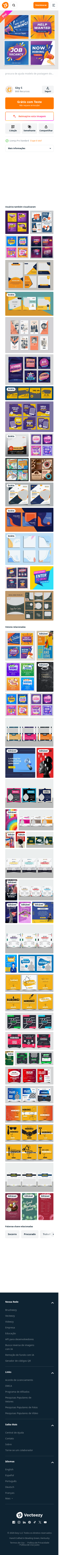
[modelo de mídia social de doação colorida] (17, 674)
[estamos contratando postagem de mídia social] (17, 269)
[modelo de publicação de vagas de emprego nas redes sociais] (17, 219)
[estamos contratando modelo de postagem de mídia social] (17, 244)
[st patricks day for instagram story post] (9, 1359)
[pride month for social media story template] (25, 1171)
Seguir (48, 91)
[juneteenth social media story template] (9, 1076)
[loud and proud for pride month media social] (11, 1033)
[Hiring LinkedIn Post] (16, 1193)
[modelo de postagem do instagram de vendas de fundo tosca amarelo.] (29, 350)
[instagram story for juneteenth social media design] (13, 977)
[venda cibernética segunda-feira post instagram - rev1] (17, 293)
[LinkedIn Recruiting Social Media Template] (20, 946)
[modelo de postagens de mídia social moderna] (29, 322)
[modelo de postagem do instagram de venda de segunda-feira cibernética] (29, 416)
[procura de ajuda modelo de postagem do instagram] (20, 766)
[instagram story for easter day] (12, 1522)
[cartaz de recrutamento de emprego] (11, 1245)
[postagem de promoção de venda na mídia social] (29, 463)
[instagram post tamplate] (29, 440)
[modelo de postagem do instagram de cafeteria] (17, 565)
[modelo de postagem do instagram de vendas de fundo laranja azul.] (29, 616)
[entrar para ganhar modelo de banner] (17, 698)
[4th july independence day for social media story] (11, 1171)
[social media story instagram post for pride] (46, 1054)
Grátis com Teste (29, 103)
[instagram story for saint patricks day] (29, 1522)
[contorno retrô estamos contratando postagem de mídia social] (17, 541)
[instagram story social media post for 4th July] (11, 1126)
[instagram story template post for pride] (13, 797)
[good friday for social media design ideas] (13, 860)
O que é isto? (36, 140)
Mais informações (16, 146)
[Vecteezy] (5, 5)
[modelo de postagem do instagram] (17, 491)
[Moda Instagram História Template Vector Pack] (29, 382)
